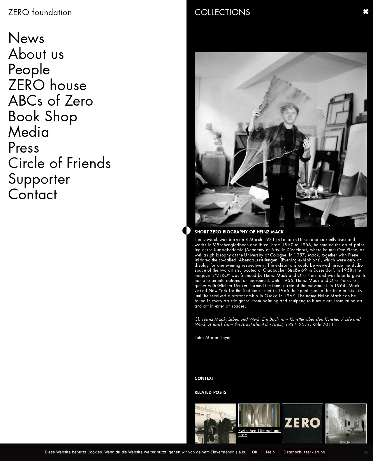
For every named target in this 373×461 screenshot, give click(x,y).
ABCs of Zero (50, 100)
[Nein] (366, 452)
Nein (270, 452)
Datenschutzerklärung (304, 452)
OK (255, 452)
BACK (366, 11)
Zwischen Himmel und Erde (259, 432)
